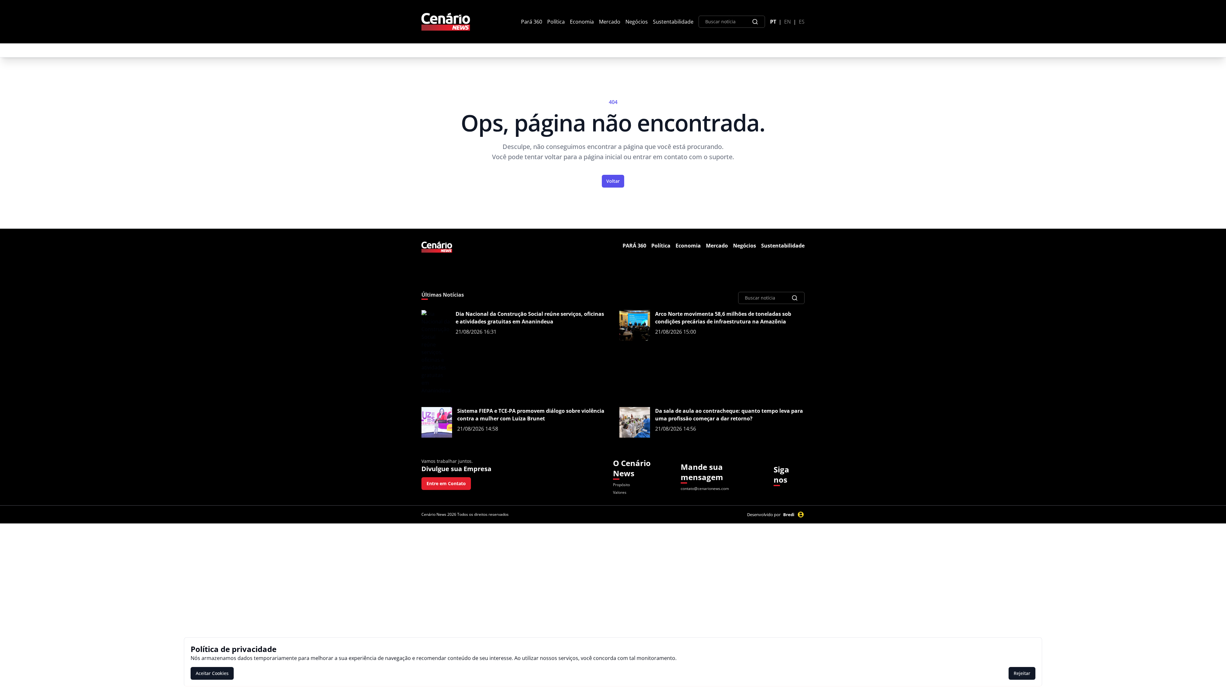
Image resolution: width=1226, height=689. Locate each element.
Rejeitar (1022, 673)
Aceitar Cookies (212, 673)
